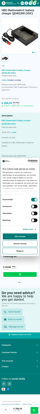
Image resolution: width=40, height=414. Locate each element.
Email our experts (15, 319)
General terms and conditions (11, 404)
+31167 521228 (14, 312)
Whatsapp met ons (15, 327)
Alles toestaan (20, 236)
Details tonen (28, 229)
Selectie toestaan (20, 244)
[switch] (34, 206)
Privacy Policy (27, 404)
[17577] (34, 410)
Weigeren (20, 251)
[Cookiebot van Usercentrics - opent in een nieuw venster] (28, 161)
